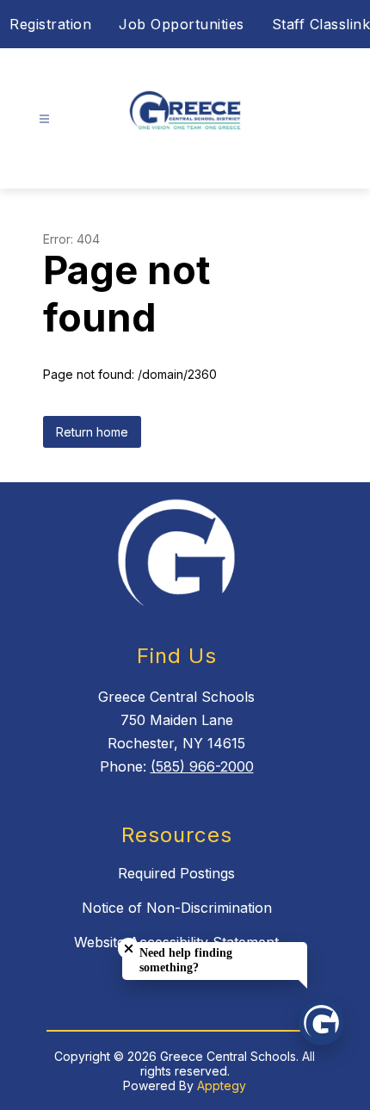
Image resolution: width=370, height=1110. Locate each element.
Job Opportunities (181, 24)
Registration (50, 24)
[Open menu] (44, 119)
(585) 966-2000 (202, 766)
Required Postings (176, 873)
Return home (92, 432)
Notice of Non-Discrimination (177, 907)
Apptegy (221, 1085)
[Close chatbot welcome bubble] (128, 948)
